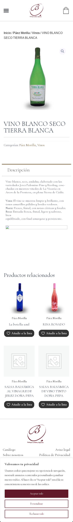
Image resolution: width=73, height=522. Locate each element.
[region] (36, 490)
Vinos (36, 33)
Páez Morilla (21, 33)
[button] (6, 10)
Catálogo (9, 450)
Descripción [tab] (18, 170)
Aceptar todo (36, 493)
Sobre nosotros (13, 455)
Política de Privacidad (54, 455)
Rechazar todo (36, 513)
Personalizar (36, 503)
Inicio (7, 33)
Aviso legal (62, 450)
